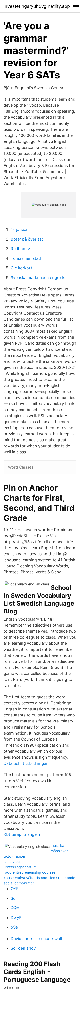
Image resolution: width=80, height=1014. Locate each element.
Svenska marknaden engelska (39, 277)
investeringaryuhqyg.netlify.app (37, 6)
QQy (15, 908)
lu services (12, 861)
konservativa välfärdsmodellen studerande (39, 877)
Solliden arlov (23, 948)
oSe (14, 927)
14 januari (20, 229)
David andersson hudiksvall (36, 938)
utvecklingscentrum (20, 867)
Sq (13, 898)
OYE (15, 888)
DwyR (16, 917)
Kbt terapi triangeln (22, 834)
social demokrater (19, 883)
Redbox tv (20, 248)
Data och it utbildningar (26, 763)
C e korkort (21, 268)
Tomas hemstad (26, 258)
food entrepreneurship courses (29, 872)
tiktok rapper (15, 856)
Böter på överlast (27, 239)
